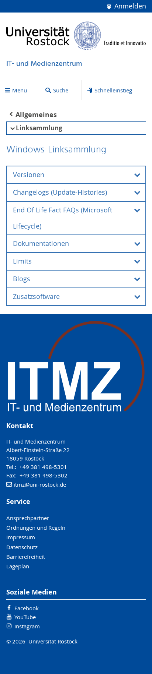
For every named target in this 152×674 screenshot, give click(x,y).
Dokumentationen (41, 243)
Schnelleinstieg (113, 90)
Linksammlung (39, 128)
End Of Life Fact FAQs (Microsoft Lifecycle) (62, 218)
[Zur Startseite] (76, 36)
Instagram (27, 626)
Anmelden (129, 6)
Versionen (28, 174)
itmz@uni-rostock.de (40, 484)
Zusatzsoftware (36, 296)
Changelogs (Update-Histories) (60, 192)
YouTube (25, 617)
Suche (60, 90)
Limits (22, 261)
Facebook (26, 608)
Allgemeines (36, 114)
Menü (19, 90)
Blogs (21, 279)
